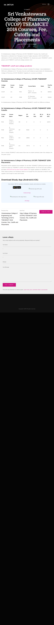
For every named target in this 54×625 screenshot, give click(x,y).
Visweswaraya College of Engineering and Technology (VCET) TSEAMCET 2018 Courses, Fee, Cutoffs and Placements (9, 217)
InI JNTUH (9, 5)
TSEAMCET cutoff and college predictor (16, 66)
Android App (27, 193)
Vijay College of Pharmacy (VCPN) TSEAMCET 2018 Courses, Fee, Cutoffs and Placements (28, 215)
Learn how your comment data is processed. (36, 289)
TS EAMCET (27, 9)
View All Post (45, 211)
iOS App (27, 200)
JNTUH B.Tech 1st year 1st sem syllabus (17, 169)
